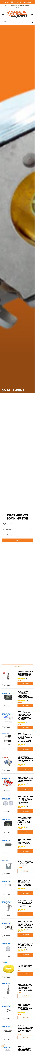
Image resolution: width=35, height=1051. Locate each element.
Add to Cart (25, 683)
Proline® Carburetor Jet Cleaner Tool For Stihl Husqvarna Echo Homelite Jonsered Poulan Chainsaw (24, 716)
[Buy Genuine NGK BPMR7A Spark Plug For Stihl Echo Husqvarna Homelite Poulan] (9, 677)
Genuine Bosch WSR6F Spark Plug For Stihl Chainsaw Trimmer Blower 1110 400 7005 (25, 758)
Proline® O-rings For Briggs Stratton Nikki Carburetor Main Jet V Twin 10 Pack (24, 883)
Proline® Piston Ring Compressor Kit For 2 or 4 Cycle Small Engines (25, 779)
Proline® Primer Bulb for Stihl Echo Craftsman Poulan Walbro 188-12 (25, 945)
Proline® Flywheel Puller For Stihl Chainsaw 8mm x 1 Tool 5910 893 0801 (24, 842)
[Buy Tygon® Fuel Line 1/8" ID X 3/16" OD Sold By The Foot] (9, 969)
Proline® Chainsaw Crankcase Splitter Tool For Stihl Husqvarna (25, 863)
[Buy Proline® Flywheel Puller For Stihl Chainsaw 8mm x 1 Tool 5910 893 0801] (9, 844)
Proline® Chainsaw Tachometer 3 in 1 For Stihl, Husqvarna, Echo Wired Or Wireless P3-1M (25, 820)
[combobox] (16, 22)
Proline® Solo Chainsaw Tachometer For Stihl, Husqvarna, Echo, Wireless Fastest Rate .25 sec (25, 694)
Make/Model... (7, 529)
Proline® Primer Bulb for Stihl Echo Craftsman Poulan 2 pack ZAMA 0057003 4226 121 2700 (25, 800)
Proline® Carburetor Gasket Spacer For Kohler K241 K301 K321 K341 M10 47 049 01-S (25, 1028)
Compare (7, 685)
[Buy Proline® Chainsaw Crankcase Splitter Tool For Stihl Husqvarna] (9, 865)
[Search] (31, 22)
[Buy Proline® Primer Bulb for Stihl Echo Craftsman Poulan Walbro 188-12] (9, 948)
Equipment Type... (9, 524)
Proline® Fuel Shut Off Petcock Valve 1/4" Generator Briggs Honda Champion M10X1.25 (25, 987)
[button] (31, 14)
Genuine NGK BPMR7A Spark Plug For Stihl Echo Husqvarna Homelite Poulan (25, 674)
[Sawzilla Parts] (17, 14)
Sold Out (25, 871)
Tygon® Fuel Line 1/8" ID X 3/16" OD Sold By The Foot (25, 966)
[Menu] (3, 14)
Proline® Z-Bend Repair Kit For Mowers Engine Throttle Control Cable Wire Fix (25, 1007)
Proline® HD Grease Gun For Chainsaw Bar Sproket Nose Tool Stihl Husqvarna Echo (25, 903)
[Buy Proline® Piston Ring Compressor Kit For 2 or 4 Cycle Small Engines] (9, 782)
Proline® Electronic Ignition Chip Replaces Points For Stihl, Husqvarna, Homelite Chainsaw (25, 924)
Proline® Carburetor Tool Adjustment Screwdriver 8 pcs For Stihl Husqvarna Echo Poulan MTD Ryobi (25, 737)
